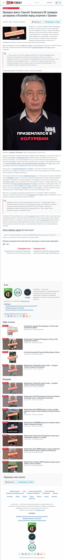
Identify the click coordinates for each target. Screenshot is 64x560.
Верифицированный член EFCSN (15, 308)
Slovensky (54, 496)
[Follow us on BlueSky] (8, 316)
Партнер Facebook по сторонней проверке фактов (19, 310)
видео (23, 45)
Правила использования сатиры (15, 493)
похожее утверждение (19, 168)
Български (10, 496)
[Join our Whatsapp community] (17, 316)
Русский (46, 496)
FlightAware (10, 177)
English (18, 496)
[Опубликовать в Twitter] (59, 2)
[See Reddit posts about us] (27, 316)
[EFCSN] (32, 547)
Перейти (49, 2)
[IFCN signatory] (32, 528)
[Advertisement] (32, 268)
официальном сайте (22, 157)
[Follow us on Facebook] (11, 316)
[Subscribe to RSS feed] (30, 316)
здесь (30, 45)
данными (24, 187)
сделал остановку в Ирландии (21, 183)
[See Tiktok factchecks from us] (5, 316)
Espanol (25, 496)
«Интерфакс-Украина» (30, 175)
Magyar (32, 496)
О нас (24, 491)
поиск (13, 157)
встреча (32, 216)
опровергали (31, 194)
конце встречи (45, 220)
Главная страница (15, 491)
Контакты (55, 493)
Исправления (46, 493)
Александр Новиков (37, 47)
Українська (32, 498)
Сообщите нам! (25, 301)
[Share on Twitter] (7, 244)
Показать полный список (4, 2)
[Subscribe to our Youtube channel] (23, 316)
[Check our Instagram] (14, 316)
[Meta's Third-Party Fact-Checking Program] (32, 538)
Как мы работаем (49, 491)
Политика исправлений (33, 493)
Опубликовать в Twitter (53, 22)
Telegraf (21, 185)
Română (39, 496)
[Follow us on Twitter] (20, 316)
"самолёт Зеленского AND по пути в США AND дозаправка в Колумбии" (25, 163)
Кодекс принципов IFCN (35, 491)
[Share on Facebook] (4, 244)
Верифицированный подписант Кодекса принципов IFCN (21, 306)
